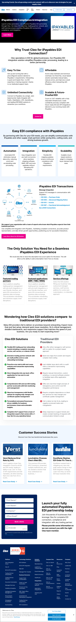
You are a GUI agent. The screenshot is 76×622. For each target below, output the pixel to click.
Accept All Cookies (56, 618)
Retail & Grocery (39, 574)
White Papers (58, 597)
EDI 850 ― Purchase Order (50, 197)
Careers (67, 572)
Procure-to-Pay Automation (23, 587)
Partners (38, 9)
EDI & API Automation (10, 570)
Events (67, 592)
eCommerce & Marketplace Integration (25, 596)
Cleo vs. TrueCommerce (50, 582)
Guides (58, 583)
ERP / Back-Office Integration (23, 592)
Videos (58, 594)
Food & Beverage (39, 571)
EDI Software (22, 562)
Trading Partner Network (9, 578)
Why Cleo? (32, 10)
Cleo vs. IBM (49, 565)
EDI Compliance (23, 604)
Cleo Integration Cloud (9, 563)
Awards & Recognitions (68, 584)
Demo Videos (58, 579)
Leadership (68, 565)
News (66, 596)
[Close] (73, 614)
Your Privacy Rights (56, 611)
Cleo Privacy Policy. (9, 534)
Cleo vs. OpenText (48, 569)
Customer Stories (59, 570)
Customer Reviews (67, 575)
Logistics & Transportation (39, 567)
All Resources (59, 563)
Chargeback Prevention (8, 601)
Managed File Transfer (25, 572)
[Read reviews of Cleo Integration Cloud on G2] (17, 551)
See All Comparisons (49, 587)
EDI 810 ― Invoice (47, 202)
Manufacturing (38, 564)
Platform (8, 9)
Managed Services (10, 585)
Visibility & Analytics (10, 588)
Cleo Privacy (17, 617)
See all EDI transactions (47, 208)
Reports (59, 591)
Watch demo (59, 9)
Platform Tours (59, 587)
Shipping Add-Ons (38, 593)
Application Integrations (38, 589)
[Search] (49, 9)
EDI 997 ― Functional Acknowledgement (55, 205)
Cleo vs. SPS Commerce (49, 578)
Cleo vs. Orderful (48, 573)
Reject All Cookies (56, 615)
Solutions (14, 9)
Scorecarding (8, 604)
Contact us (69, 9)
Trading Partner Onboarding (9, 573)
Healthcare (37, 577)
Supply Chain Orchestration (22, 578)
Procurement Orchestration (8, 596)
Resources (44, 9)
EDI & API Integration (24, 565)
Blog (58, 567)
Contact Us (68, 599)
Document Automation (11, 582)
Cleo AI (28, 10)
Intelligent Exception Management (10, 592)
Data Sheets (58, 575)
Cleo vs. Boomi (50, 562)
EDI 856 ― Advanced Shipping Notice (54, 200)
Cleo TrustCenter (68, 589)
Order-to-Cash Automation (23, 583)
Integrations (21, 9)
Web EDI (21, 568)
